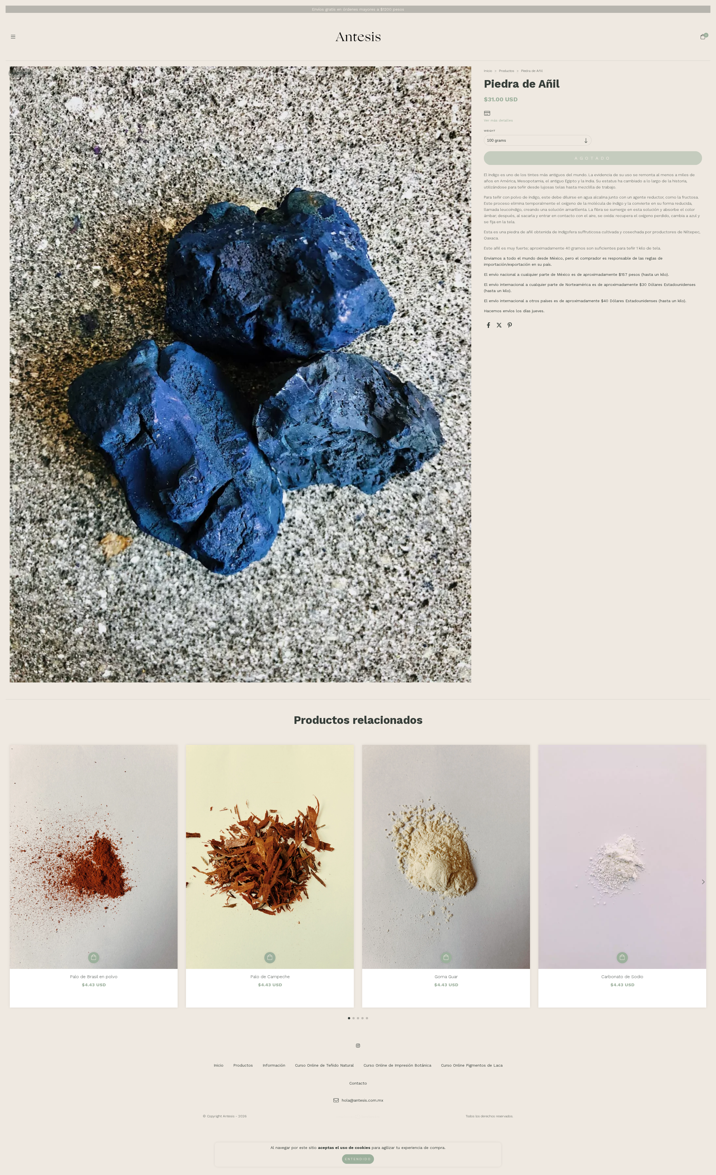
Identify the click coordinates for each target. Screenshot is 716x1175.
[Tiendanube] (358, 1118)
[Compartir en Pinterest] (509, 325)
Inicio (488, 71)
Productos (506, 71)
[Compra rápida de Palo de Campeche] (269, 957)
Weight (489, 130)
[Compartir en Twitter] (499, 325)
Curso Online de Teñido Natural (324, 1065)
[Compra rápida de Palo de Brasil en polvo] (93, 957)
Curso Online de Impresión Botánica (397, 1065)
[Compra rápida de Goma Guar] (446, 957)
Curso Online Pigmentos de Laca (472, 1065)
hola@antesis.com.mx (362, 1100)
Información (274, 1065)
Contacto (358, 1083)
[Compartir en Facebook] (488, 325)
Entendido (358, 1159)
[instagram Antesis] (358, 1046)
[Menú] (13, 36)
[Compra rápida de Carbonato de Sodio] (622, 957)
